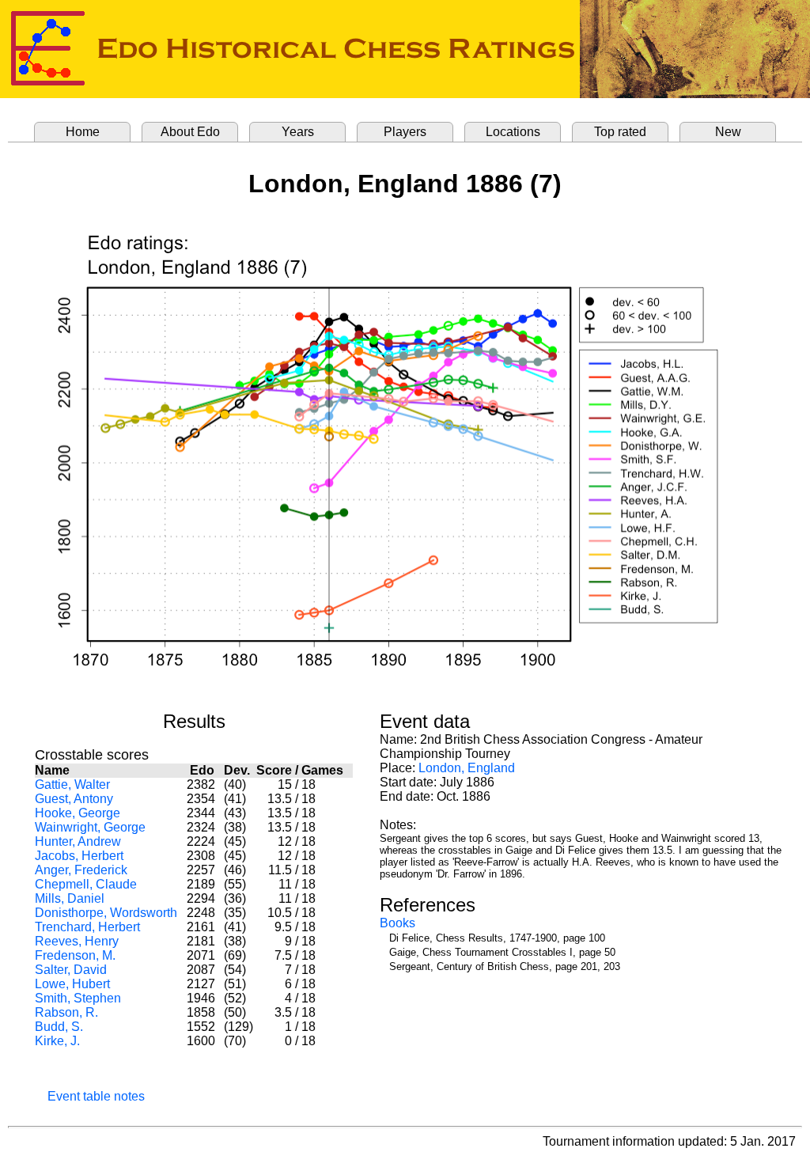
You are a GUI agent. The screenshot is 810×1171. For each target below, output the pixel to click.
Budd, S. (59, 1026)
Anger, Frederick (81, 870)
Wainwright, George (90, 827)
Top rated (620, 131)
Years (298, 131)
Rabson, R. (66, 1012)
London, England (466, 768)
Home (83, 131)
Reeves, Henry (77, 941)
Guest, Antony (74, 798)
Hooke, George (77, 813)
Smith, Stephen (78, 998)
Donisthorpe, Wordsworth (106, 912)
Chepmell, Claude (86, 884)
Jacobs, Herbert (79, 855)
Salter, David (71, 969)
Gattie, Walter (72, 784)
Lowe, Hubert (72, 984)
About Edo (190, 131)
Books (397, 923)
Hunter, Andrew (78, 841)
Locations (513, 131)
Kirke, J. (57, 1041)
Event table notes (96, 1096)
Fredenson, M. (75, 955)
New (728, 131)
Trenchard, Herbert (87, 927)
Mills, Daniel (69, 898)
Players (405, 131)
